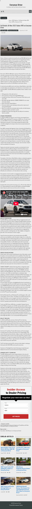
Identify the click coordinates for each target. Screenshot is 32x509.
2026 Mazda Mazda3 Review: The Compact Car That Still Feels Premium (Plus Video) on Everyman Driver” (23, 489)
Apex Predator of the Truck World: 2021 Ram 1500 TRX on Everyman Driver (8, 449)
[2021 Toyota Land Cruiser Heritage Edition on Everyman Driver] (8, 481)
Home (10, 20)
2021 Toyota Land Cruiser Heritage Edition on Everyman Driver (7, 488)
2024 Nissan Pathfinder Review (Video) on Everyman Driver (23, 468)
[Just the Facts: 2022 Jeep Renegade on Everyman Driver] (23, 442)
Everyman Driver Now (13, 30)
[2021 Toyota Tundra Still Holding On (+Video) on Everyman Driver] (8, 461)
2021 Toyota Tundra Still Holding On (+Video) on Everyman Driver (7, 468)
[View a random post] (1, 11)
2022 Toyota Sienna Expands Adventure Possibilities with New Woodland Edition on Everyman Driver (14, 426)
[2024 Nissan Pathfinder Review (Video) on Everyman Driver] (23, 461)
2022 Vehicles (15, 20)
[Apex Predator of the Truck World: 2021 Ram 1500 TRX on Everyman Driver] (8, 442)
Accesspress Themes (18, 505)
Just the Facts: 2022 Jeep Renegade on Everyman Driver (23, 449)
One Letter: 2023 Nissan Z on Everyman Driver (10, 430)
